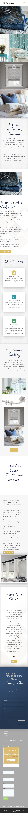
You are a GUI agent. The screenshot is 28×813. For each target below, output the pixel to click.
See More (14, 450)
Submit (5, 798)
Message (5, 788)
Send (22, 722)
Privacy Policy (6, 731)
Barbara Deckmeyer (19, 742)
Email (4, 783)
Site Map (6, 735)
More (14, 661)
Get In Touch (5, 251)
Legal (6, 729)
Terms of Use (6, 733)
